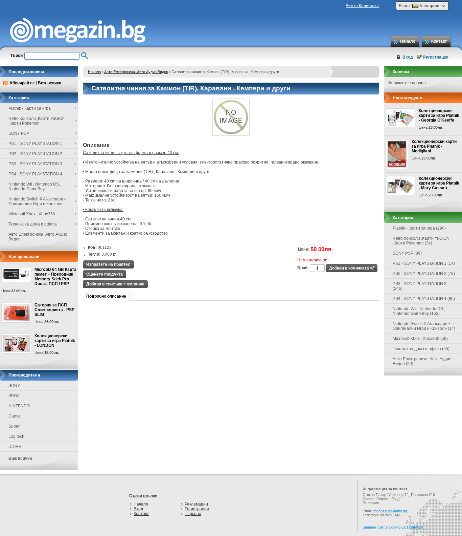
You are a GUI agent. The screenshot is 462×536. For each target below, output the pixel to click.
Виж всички (49, 83)
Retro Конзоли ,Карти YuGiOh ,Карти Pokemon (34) (421, 240)
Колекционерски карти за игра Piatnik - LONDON (54, 341)
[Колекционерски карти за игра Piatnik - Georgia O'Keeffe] (400, 117)
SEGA (14, 395)
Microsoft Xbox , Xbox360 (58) (420, 338)
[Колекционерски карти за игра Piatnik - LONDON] (16, 343)
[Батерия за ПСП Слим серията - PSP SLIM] (16, 313)
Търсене (193, 513)
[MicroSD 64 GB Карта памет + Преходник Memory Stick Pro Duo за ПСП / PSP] (16, 274)
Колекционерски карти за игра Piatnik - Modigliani (434, 146)
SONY (14, 385)
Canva (14, 416)
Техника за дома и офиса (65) (421, 348)
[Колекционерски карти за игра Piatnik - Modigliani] (397, 154)
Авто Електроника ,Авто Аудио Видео (136, 72)
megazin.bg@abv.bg (390, 511)
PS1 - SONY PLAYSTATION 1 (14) (424, 263)
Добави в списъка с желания (115, 284)
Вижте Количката (362, 5)
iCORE (14, 446)
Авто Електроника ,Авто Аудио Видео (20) (422, 361)
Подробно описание (106, 296)
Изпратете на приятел (108, 264)
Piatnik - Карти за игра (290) (419, 228)
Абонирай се (22, 83)
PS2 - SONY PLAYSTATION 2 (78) (424, 273)
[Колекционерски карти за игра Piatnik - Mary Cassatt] (400, 185)
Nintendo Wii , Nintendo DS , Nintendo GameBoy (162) (419, 311)
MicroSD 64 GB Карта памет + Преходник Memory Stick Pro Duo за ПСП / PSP (55, 276)
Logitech (16, 436)
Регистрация (435, 57)
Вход (407, 57)
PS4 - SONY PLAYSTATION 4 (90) (424, 298)
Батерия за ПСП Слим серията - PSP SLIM (54, 310)
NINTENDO (19, 406)
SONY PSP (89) (407, 253)
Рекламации (196, 504)
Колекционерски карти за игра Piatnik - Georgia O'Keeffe (439, 115)
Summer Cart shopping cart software (393, 527)
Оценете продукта (104, 274)
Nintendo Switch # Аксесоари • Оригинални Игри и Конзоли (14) (424, 326)
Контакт (439, 41)
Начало (407, 41)
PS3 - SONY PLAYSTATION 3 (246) (419, 286)
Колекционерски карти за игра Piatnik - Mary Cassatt (439, 183)
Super (14, 426)
